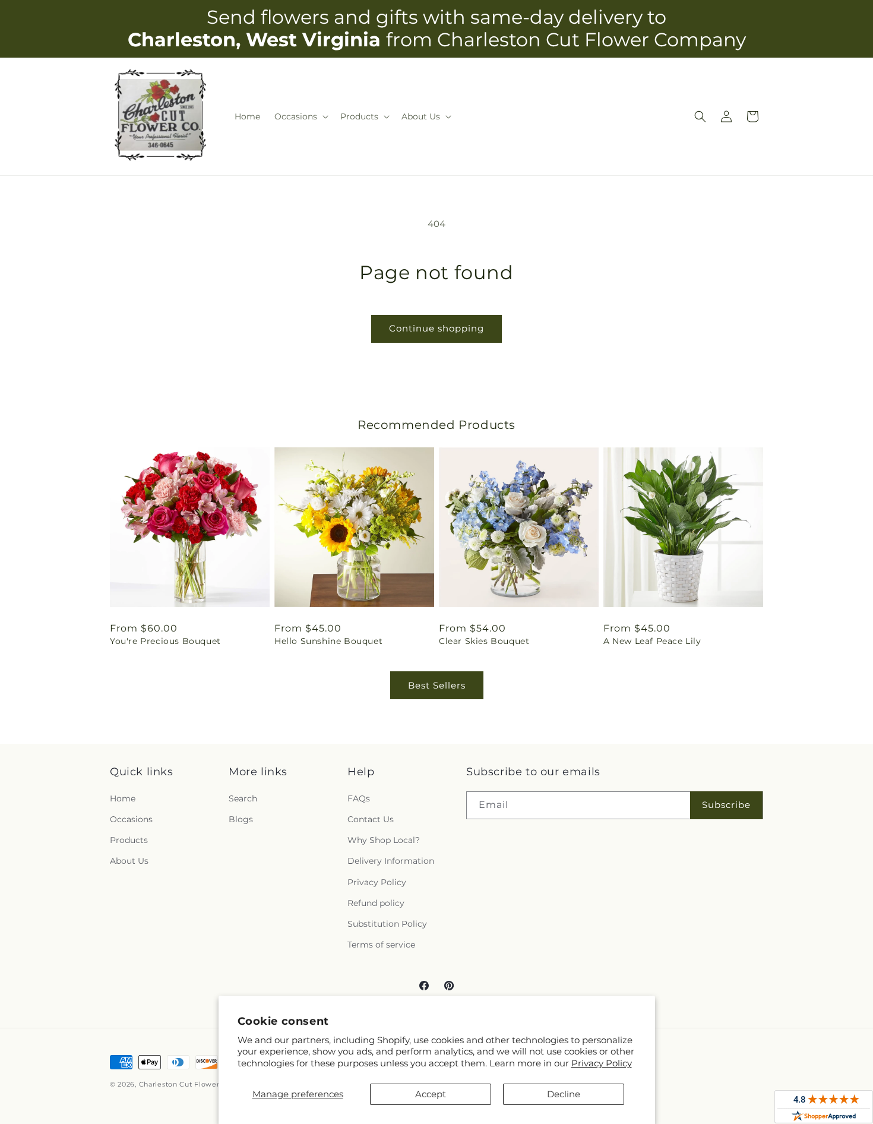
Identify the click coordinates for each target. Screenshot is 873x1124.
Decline (563, 1094)
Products (129, 840)
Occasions (131, 819)
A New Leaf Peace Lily (652, 641)
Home (122, 798)
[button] (300, 116)
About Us (129, 860)
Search (243, 798)
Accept (430, 1094)
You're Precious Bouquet (165, 641)
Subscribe (726, 804)
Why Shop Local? (383, 840)
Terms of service (381, 944)
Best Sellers (437, 685)
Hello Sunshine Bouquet (328, 641)
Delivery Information (390, 860)
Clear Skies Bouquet (484, 641)
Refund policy (375, 903)
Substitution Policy (387, 923)
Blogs (241, 819)
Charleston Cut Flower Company (197, 1084)
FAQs (358, 798)
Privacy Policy (601, 1063)
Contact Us (370, 819)
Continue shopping (436, 328)
